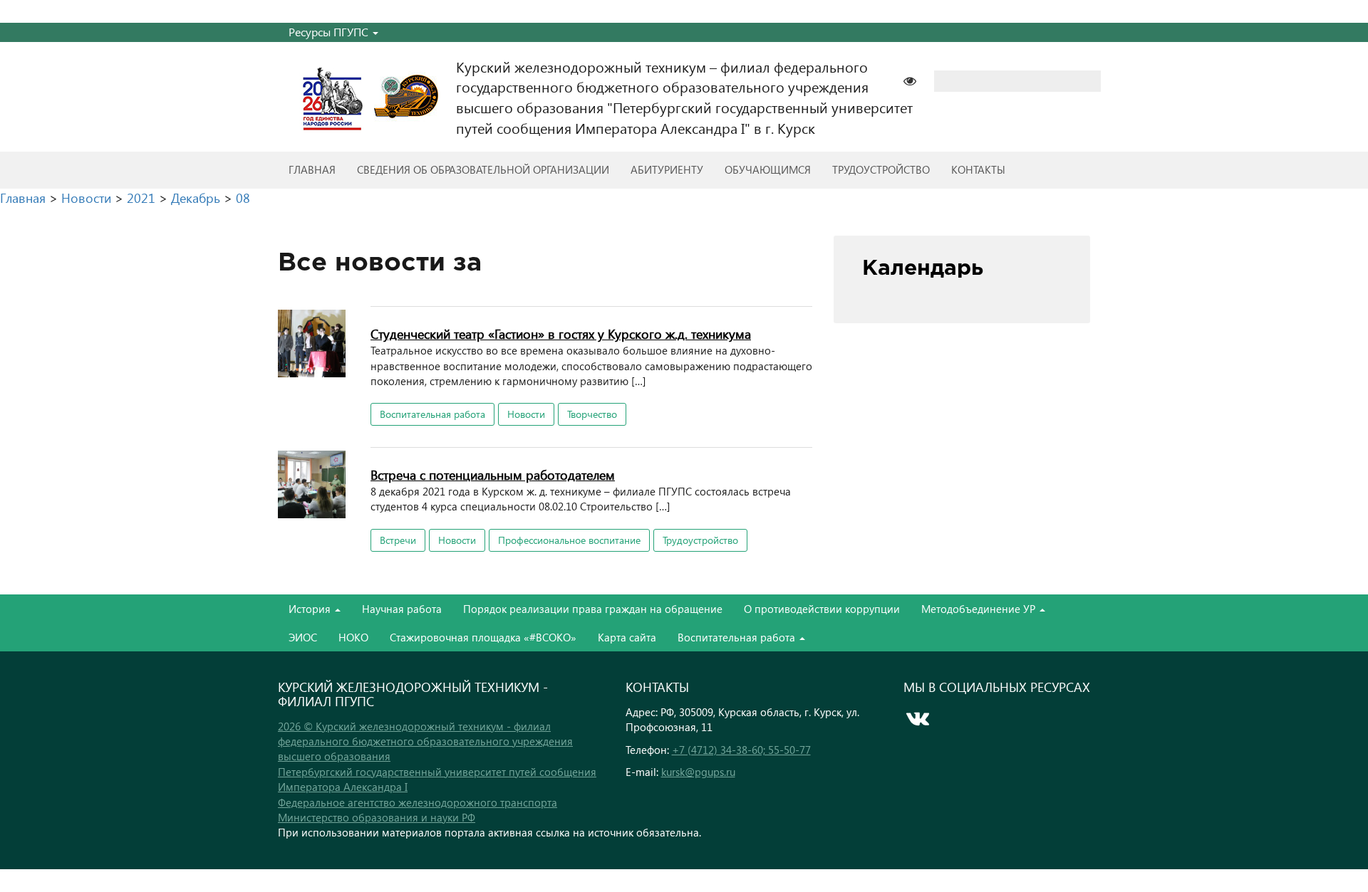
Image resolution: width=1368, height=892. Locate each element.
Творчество (592, 414)
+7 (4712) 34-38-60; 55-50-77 (741, 750)
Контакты (978, 169)
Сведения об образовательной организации (483, 169)
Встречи (398, 540)
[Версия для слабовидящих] (917, 79)
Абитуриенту (667, 169)
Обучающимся (768, 169)
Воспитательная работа (432, 414)
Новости (526, 414)
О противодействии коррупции (822, 609)
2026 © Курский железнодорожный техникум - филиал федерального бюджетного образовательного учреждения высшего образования (425, 741)
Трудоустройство (881, 169)
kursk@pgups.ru (698, 772)
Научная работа (402, 609)
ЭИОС (303, 637)
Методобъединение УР (979, 609)
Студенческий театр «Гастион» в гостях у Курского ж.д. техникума (560, 333)
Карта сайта (627, 637)
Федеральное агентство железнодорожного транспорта (417, 802)
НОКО (353, 637)
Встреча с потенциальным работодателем (492, 474)
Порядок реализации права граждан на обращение (592, 609)
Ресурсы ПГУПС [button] (330, 31)
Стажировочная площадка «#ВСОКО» (483, 637)
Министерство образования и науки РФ (376, 817)
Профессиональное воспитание (569, 540)
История (311, 609)
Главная (312, 169)
